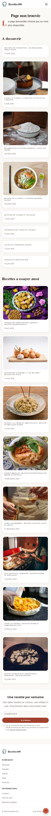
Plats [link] (4, 778)
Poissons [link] (6, 782)
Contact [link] (5, 793)
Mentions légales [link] (9, 802)
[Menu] (46, 4)
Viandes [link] (5, 769)
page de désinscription (18, 730)
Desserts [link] (6, 764)
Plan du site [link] (7, 797)
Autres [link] (5, 773)
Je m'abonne (25, 720)
